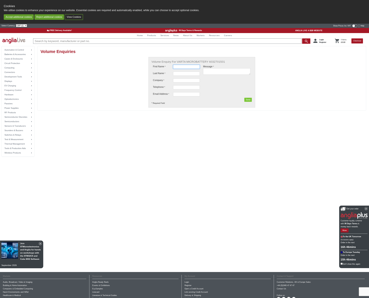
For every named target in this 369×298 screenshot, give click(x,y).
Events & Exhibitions (101, 285)
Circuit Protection (12, 63)
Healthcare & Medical (12, 295)
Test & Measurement (13, 139)
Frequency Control (12, 90)
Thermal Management (14, 144)
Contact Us (281, 289)
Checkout (357, 41)
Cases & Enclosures (13, 59)
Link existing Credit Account (196, 292)
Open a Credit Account (193, 289)
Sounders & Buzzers (13, 130)
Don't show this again (351, 264)
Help (362, 26)
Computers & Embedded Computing (18, 289)
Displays (8, 81)
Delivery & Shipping (192, 295)
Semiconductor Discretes (15, 117)
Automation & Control (14, 50)
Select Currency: (8, 26)
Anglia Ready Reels (100, 282)
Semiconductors (11, 121)
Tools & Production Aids (15, 148)
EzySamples (97, 289)
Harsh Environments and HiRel (16, 292)
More (344, 230)
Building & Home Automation (15, 285)
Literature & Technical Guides (104, 295)
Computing (9, 68)
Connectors (9, 72)
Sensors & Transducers (15, 126)
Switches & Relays (12, 135)
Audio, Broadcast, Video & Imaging (17, 282)
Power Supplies (11, 108)
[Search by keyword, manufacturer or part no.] (171, 41)
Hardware (8, 94)
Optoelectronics (11, 99)
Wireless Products (12, 153)
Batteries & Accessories (15, 54)
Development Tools (13, 77)
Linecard (95, 292)
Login (321, 40)
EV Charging (10, 85)
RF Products (10, 112)
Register (322, 42)
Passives (8, 103)
